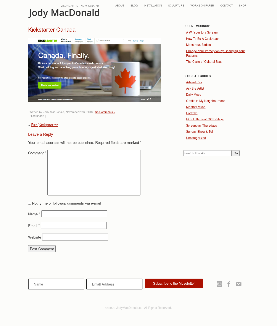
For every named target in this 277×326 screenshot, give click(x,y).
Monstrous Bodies (198, 44)
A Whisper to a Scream (202, 32)
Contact (226, 5)
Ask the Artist (195, 88)
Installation (153, 5)
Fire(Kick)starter (44, 124)
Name (34, 213)
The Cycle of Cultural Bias (204, 61)
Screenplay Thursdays (201, 125)
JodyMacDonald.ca (64, 13)
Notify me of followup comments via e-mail (66, 203)
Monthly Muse (195, 107)
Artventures (194, 82)
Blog (134, 5)
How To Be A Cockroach (202, 38)
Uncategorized (196, 138)
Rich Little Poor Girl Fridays (205, 119)
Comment (37, 152)
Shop (242, 5)
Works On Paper (202, 5)
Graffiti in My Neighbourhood (205, 100)
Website (34, 237)
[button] (174, 283)
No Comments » (105, 112)
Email (34, 225)
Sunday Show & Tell (199, 131)
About (119, 5)
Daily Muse (193, 94)
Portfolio (191, 113)
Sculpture (176, 5)
